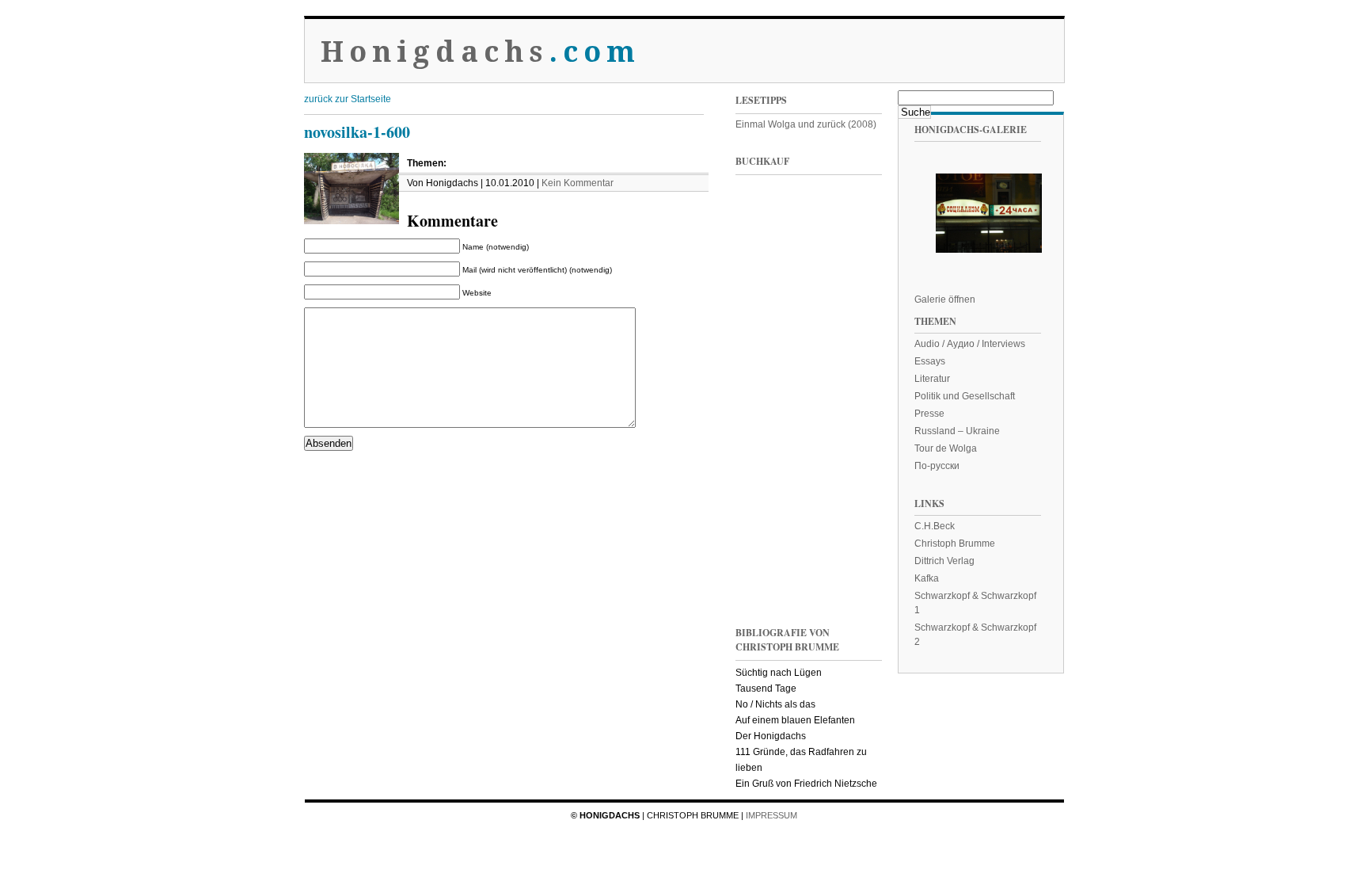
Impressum (771, 815)
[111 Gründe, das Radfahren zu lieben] (767, 339)
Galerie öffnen (944, 299)
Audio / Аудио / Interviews (969, 343)
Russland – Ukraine (957, 431)
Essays (929, 361)
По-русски (937, 465)
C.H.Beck (934, 526)
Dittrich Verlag (944, 560)
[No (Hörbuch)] (846, 446)
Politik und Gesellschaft (964, 396)
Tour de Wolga (945, 448)
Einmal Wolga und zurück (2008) (805, 124)
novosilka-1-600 (357, 131)
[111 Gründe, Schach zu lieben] (846, 339)
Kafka (926, 578)
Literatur (932, 378)
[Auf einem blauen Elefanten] (846, 553)
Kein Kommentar (578, 183)
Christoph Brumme (954, 543)
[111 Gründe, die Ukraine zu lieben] (846, 232)
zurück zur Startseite (347, 99)
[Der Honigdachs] (767, 553)
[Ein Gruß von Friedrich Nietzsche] (767, 446)
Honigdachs (481, 52)
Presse (929, 413)
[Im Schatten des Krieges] (767, 232)
